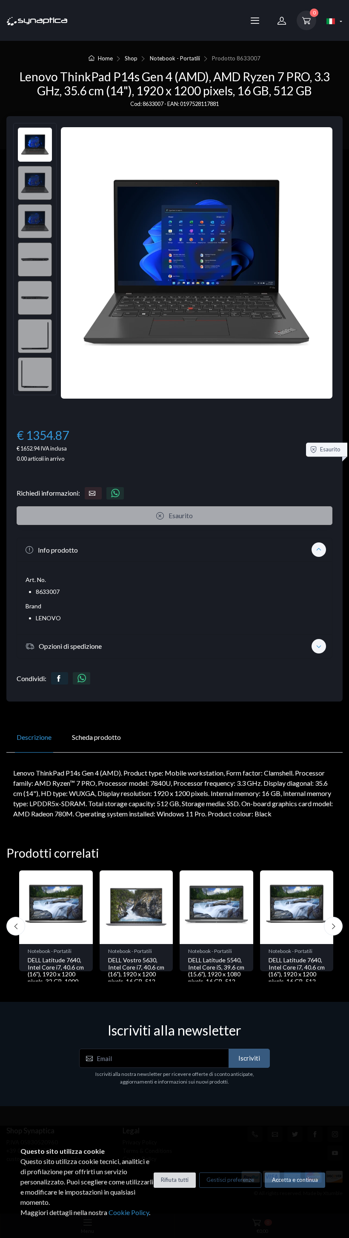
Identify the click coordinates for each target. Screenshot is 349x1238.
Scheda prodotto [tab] (96, 737)
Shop (131, 58)
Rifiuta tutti (175, 1179)
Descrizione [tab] (34, 737)
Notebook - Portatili (175, 58)
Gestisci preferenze (230, 1179)
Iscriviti (249, 1058)
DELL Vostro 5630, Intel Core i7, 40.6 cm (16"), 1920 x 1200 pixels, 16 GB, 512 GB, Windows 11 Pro (56, 974)
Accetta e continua (295, 1179)
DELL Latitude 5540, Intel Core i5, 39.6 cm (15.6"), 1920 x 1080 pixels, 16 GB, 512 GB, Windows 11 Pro (136, 974)
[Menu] (255, 20)
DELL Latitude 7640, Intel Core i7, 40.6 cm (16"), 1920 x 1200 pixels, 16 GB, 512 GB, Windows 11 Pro (216, 974)
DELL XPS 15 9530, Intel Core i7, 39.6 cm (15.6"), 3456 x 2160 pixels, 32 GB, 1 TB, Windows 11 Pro (297, 974)
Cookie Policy (129, 1212)
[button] (174, 549)
